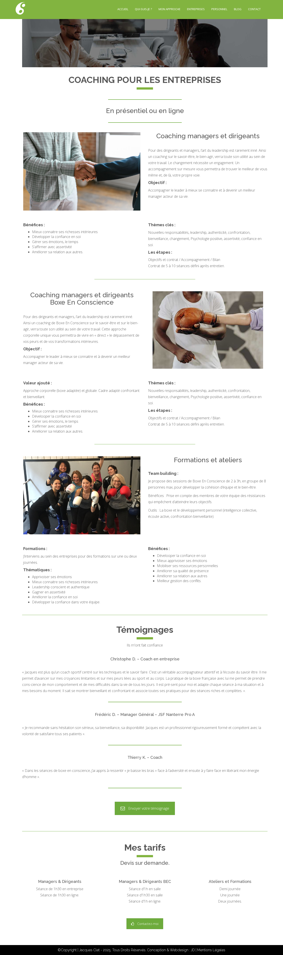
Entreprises (196, 9)
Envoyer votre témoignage (148, 808)
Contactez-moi (148, 924)
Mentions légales (211, 950)
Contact (254, 9)
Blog (237, 9)
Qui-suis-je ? (143, 9)
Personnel (219, 9)
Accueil (122, 9)
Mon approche (169, 9)
